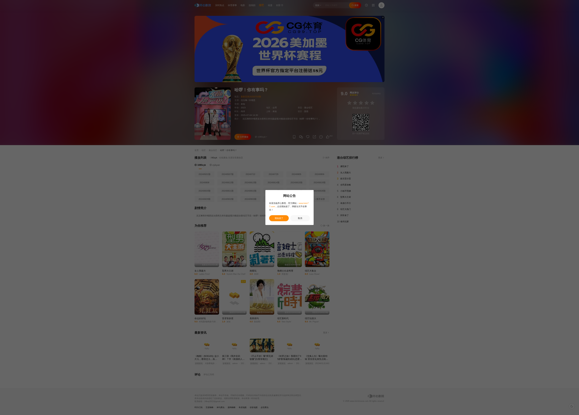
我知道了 (279, 218)
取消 (300, 218)
